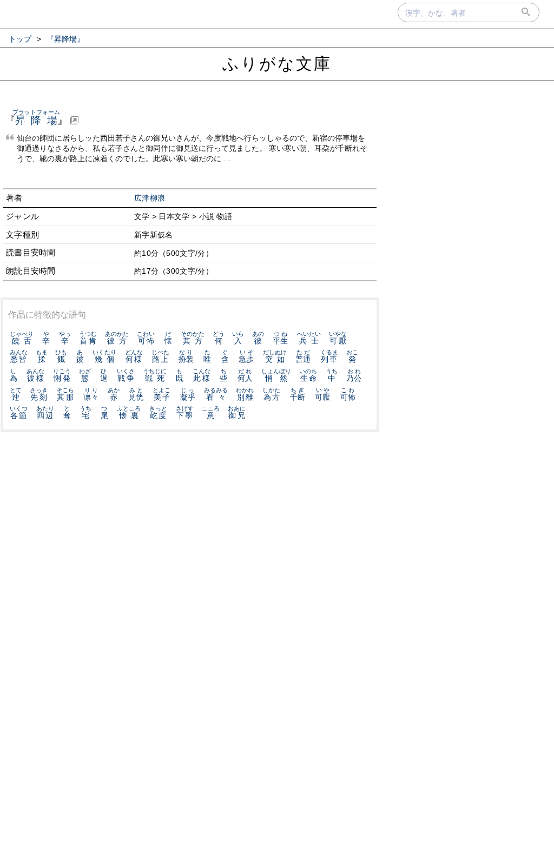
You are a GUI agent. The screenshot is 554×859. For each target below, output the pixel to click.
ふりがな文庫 (277, 63)
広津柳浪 (149, 198)
